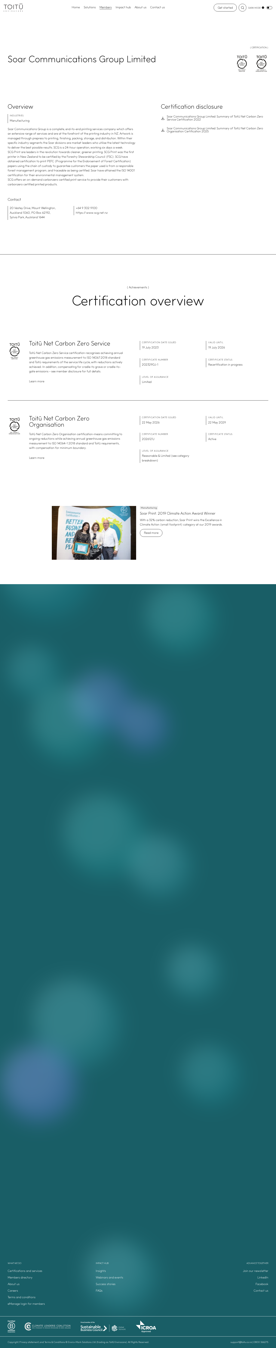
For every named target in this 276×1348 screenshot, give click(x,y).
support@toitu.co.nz (241, 1342)
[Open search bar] (242, 7)
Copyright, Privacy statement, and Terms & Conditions (36, 1342)
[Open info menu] (263, 7)
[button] (226, 1271)
